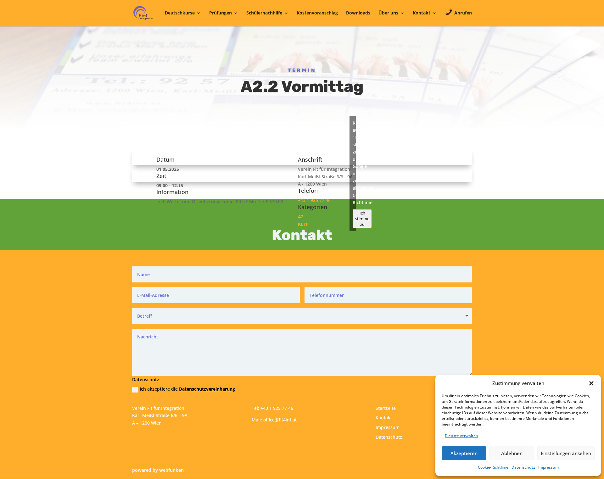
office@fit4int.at (280, 420)
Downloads (358, 13)
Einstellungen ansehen (566, 453)
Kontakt (421, 13)
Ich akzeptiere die (187, 389)
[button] (591, 383)
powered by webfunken (158, 470)
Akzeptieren (464, 453)
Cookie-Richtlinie (493, 467)
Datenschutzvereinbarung (207, 389)
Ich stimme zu (362, 218)
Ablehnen (512, 453)
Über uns (388, 13)
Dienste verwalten (461, 435)
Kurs (303, 224)
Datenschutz (523, 467)
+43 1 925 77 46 (314, 200)
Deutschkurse (180, 13)
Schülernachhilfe (264, 13)
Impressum (548, 467)
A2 (301, 217)
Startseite (386, 408)
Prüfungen (220, 13)
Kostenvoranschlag (317, 13)
